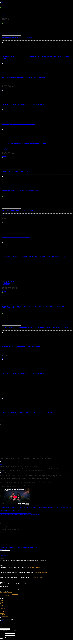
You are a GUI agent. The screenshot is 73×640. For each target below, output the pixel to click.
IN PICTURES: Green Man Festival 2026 (16, 237)
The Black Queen (51, 509)
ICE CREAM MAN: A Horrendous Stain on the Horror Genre (24, 143)
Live (3, 215)
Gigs (5, 282)
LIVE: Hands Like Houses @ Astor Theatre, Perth (19, 513)
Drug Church (54, 507)
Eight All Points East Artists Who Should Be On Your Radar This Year (29, 276)
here (50, 485)
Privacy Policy (15, 594)
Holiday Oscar (23, 509)
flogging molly (60, 507)
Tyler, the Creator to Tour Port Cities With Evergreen (23, 77)
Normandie (29, 509)
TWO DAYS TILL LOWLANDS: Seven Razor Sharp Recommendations (19, 547)
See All (4, 22)
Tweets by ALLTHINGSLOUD (6, 555)
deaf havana (43, 507)
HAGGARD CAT (7, 509)
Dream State (49, 507)
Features (5, 149)
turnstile (3, 510)
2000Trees (2, 507)
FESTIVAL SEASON (9, 281)
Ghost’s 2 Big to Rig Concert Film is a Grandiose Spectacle (24, 104)
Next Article (3, 514)
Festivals (7, 283)
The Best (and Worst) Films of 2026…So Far (18, 124)
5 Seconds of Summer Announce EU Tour (17, 37)
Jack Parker (5, 463)
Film (3, 352)
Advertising (2, 614)
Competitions (3, 611)
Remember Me (9, 637)
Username (2, 633)
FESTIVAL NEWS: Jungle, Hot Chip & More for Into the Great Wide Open (23, 514)
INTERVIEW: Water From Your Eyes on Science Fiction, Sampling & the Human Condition (35, 327)
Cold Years (34, 507)
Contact (4, 417)
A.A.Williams (7, 507)
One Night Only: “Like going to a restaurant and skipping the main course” (31, 412)
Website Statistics (4, 616)
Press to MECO (41, 509)
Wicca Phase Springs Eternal (12, 510)
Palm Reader (35, 509)
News (3, 15)
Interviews (5, 284)
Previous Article (4, 513)
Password (2, 635)
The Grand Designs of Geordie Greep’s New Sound (21, 346)
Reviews (4, 83)
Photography (3, 610)
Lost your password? (10, 639)
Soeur (46, 509)
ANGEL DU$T (18, 507)
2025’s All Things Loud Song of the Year (17, 210)
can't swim (29, 507)
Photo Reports (9, 283)
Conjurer (38, 507)
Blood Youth (24, 507)
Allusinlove (12, 507)
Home (1, 600)
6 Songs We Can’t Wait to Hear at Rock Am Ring (20, 190)
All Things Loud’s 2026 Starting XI (15, 171)
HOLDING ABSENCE (15, 509)
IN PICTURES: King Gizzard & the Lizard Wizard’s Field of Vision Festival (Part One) (33, 256)
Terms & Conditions (4, 595)
